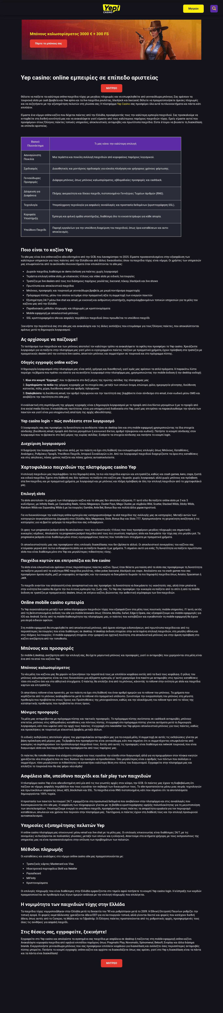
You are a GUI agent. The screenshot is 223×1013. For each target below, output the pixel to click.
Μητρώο (193, 8)
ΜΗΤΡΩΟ (111, 88)
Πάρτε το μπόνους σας (48, 43)
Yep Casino (124, 103)
